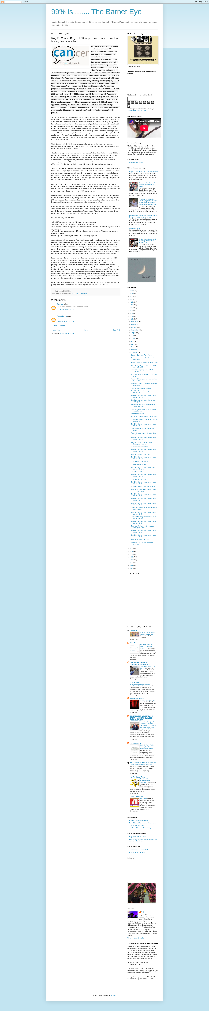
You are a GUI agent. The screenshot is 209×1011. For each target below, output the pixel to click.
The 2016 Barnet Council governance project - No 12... (143, 458)
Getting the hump (135, 228)
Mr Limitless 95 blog (137, 698)
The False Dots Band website (139, 850)
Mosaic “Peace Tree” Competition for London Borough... (143, 405)
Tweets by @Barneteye (135, 162)
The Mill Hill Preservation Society (140, 828)
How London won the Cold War (141, 388)
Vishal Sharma (62, 316)
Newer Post (56, 330)
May (132, 341)
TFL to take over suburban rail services (144, 417)
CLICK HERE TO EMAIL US (136, 111)
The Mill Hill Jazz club (136, 825)
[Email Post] (56, 290)
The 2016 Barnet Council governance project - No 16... (143, 396)
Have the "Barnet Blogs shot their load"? (144, 486)
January (134, 352)
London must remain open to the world (141, 764)
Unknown (60, 304)
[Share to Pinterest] (69, 291)
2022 (131, 302)
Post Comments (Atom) (67, 333)
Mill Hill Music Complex (137, 852)
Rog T (143, 912)
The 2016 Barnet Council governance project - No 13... (143, 450)
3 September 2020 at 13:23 (66, 321)
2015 (131, 548)
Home (86, 330)
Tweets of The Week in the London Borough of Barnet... (142, 527)
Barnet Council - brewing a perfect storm (144, 362)
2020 (131, 308)
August (133, 333)
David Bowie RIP (136, 472)
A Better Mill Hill (135, 743)
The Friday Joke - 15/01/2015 (140, 454)
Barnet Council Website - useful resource (142, 823)
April (133, 344)
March (133, 347)
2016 (131, 319)
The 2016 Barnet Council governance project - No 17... (143, 391)
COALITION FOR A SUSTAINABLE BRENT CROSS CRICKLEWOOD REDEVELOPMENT (141, 718)
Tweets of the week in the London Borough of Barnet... (142, 443)
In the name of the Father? (139, 447)
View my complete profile (135, 938)
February (134, 350)
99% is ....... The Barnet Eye (96, 12)
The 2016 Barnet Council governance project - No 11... (143, 468)
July (132, 336)
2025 (131, 294)
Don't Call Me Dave (136, 796)
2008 (131, 568)
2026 (131, 291)
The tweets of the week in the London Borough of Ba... (143, 358)
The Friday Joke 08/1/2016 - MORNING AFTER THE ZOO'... (144, 490)
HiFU (73, 293)
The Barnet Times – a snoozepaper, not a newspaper (146, 780)
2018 (131, 313)
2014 (131, 551)
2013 (131, 554)
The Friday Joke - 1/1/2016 (140, 540)
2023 (131, 299)
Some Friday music (137, 414)
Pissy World (143, 798)
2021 (131, 305)
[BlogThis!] (63, 291)
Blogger (113, 995)
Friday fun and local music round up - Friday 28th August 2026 (147, 241)
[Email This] (60, 291)
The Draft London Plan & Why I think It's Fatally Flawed (147, 646)
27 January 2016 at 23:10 (65, 309)
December (135, 321)
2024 (131, 296)
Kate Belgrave (135, 682)
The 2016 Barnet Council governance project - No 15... (143, 425)
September (135, 330)
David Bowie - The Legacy (139, 461)
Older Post (116, 330)
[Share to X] (65, 291)
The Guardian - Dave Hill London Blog (143, 763)
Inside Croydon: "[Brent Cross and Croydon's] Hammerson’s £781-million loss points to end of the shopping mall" (148, 725)
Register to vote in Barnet (137, 837)
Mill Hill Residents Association (139, 820)
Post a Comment (59, 326)
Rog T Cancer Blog (81, 293)
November (135, 324)
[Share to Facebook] (67, 291)
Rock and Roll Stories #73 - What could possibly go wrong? (148, 184)
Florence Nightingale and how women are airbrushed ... (143, 517)
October (134, 327)
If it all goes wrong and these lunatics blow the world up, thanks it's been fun (143, 216)
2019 (131, 310)
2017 (131, 316)
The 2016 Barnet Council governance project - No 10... (143, 475)
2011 (131, 560)
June (133, 338)
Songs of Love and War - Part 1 (141, 355)
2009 (131, 565)
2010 (131, 563)
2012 (131, 557)
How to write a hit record (139, 479)
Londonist (133, 630)
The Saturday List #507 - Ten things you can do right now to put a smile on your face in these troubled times (148, 201)
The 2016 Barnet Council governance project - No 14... (143, 438)
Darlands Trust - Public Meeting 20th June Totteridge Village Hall (147, 746)
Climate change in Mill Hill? (140, 464)
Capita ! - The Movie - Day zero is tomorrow (143, 172)
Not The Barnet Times (137, 777)
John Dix (133, 643)
